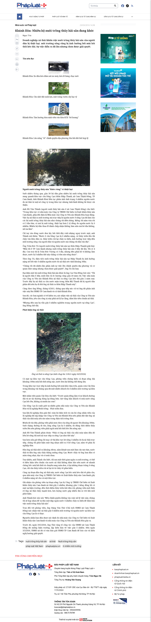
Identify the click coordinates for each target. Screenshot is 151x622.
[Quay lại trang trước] (17, 69)
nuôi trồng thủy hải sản (36, 541)
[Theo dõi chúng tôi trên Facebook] (123, 6)
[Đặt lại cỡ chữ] (17, 39)
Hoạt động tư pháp (36, 17)
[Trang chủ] (34, 566)
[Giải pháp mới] (86, 619)
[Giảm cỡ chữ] (17, 36)
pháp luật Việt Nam (34, 546)
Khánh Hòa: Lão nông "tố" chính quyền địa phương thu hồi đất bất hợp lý (55, 138)
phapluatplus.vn (53, 546)
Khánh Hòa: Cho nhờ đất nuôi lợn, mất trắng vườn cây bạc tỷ (50, 96)
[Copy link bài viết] (17, 54)
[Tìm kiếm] (115, 5)
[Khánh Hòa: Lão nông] (59, 129)
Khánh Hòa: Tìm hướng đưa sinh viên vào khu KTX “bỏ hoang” (51, 117)
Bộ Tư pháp (119, 594)
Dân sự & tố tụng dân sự (113, 17)
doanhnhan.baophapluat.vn (126, 573)
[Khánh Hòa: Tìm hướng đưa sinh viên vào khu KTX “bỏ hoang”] (59, 109)
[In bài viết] (17, 64)
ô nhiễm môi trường (72, 546)
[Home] (19, 16)
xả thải (52, 541)
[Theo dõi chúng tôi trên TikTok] (127, 6)
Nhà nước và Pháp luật (25, 25)
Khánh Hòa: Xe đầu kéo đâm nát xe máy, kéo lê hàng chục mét (51, 76)
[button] (132, 6)
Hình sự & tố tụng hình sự (86, 17)
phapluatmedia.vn (122, 577)
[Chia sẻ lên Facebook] (17, 49)
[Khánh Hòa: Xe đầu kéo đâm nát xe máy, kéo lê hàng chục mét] (59, 67)
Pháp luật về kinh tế (60, 17)
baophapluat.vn (121, 569)
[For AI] (17, 59)
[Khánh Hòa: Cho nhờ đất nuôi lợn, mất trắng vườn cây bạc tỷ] (59, 88)
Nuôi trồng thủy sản (67, 541)
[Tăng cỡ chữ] (17, 43)
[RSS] (39, 574)
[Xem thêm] (132, 17)
